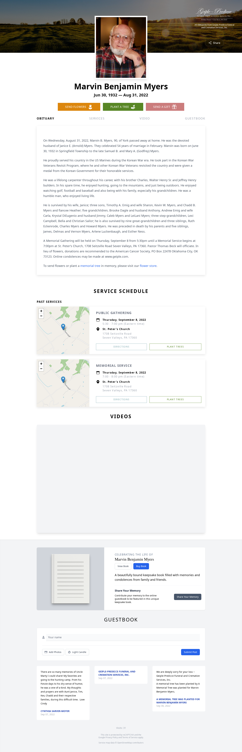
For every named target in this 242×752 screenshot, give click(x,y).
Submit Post (190, 652)
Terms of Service (130, 737)
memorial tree (90, 266)
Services (97, 118)
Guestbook (195, 118)
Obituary (45, 118)
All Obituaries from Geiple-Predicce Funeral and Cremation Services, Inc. (214, 26)
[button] (63, 327)
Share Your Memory (188, 596)
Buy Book (141, 566)
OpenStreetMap (124, 742)
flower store (148, 266)
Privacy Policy (112, 737)
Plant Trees (175, 346)
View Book (123, 566)
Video (145, 118)
